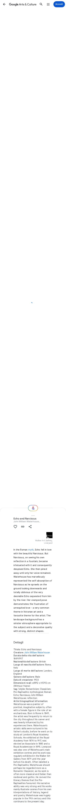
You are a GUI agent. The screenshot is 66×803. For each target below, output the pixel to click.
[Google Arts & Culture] (23, 4)
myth (31, 549)
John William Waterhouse (26, 521)
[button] (4, 4)
